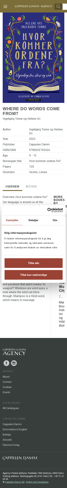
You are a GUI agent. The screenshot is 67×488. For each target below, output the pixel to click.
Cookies (7, 387)
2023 (32, 139)
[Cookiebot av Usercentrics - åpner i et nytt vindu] (48, 210)
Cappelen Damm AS (14, 482)
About (6, 376)
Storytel (7, 439)
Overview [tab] (12, 186)
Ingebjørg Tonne (39, 129)
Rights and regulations (37, 482)
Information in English (15, 429)
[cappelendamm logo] (20, 459)
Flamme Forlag (11, 445)
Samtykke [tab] (12, 219)
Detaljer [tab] (33, 219)
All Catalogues (11, 408)
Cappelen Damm (39, 144)
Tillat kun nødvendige (33, 274)
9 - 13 (32, 155)
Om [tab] (55, 219)
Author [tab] (31, 186)
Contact (7, 381)
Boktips (7, 434)
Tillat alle (33, 263)
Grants (6, 392)
